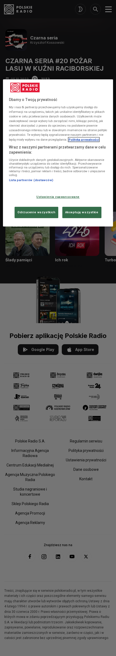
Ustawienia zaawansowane (58, 197)
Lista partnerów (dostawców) (31, 180)
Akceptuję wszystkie (81, 212)
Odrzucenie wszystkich (36, 212)
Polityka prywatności (84, 139)
